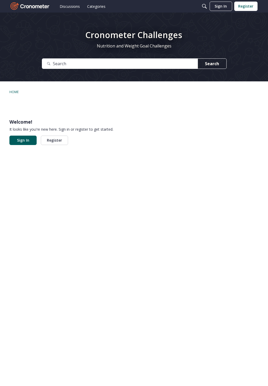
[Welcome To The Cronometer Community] (30, 6)
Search (212, 64)
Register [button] (54, 140)
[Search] (204, 6)
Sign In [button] (23, 140)
